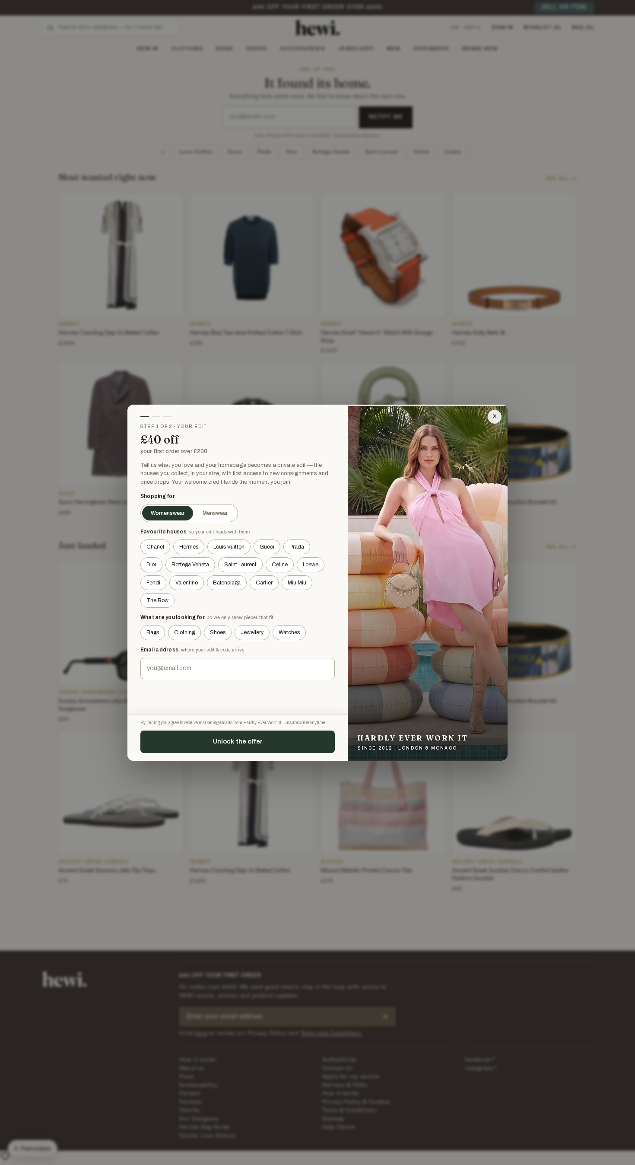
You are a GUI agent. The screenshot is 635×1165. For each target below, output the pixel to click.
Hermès (188, 547)
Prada (296, 547)
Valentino (186, 583)
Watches (289, 632)
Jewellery (252, 632)
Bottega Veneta (190, 565)
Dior (151, 565)
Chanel (155, 547)
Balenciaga (227, 583)
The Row (157, 600)
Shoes (217, 632)
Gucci (267, 547)
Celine (280, 565)
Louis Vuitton (228, 547)
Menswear (215, 513)
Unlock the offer (238, 741)
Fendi (153, 583)
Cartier (264, 583)
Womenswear (167, 513)
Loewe (310, 565)
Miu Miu (297, 583)
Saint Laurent (240, 565)
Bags (152, 632)
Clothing (184, 632)
